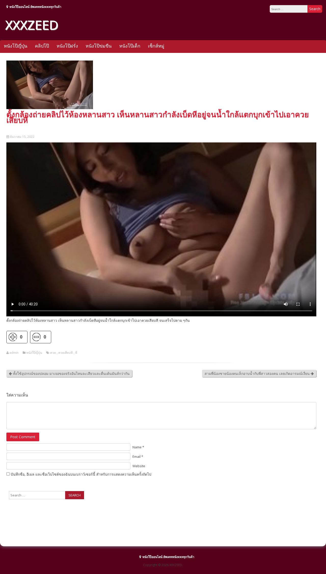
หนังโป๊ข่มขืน (99, 46)
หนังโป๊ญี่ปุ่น (15, 46)
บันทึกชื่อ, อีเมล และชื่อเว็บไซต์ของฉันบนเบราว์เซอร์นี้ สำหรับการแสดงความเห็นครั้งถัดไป (81, 474)
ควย (53, 353)
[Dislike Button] (36, 337)
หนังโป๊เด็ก (129, 46)
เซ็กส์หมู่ (156, 46)
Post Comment (22, 436)
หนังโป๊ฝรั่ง (67, 46)
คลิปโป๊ (42, 46)
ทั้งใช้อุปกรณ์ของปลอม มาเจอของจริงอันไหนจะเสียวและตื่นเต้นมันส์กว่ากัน (71, 373)
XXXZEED (31, 24)
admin (14, 353)
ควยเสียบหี (65, 353)
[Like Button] (12, 337)
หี (76, 353)
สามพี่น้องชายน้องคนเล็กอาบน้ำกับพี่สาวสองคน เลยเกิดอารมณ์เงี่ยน (258, 373)
